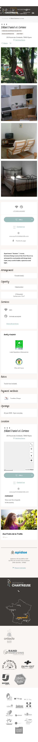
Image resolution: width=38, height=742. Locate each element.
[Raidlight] (27, 665)
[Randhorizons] (13, 652)
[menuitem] (22, 18)
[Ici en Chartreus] (9, 665)
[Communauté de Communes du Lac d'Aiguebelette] (18, 723)
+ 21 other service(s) (19, 211)
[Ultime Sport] (6, 679)
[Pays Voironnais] (28, 715)
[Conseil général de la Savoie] (28, 705)
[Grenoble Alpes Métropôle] (9, 722)
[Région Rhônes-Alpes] (10, 706)
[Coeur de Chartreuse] (9, 713)
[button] (27, 11)
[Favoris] (20, 13)
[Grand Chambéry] (19, 730)
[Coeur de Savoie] (28, 722)
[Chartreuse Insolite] (20, 680)
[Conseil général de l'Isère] (19, 706)
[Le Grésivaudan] (18, 715)
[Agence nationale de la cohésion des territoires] (28, 699)
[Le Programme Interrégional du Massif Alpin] (18, 699)
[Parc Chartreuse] (9, 696)
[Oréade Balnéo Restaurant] (9, 636)
